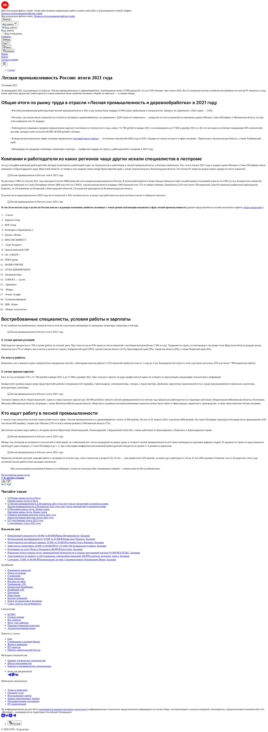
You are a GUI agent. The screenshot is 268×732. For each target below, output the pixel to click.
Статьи (11, 70)
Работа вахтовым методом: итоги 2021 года (30, 517)
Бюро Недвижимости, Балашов (73, 535)
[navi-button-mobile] (4, 63)
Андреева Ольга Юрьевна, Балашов (85, 542)
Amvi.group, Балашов (71, 549)
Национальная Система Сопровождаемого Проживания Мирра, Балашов (77, 559)
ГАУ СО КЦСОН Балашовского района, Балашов (80, 546)
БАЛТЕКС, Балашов (129, 552)
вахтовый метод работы (85, 138)
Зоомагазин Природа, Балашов (79, 539)
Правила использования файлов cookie (54, 16)
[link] (6, 47)
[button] (4, 54)
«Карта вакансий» (252, 207)
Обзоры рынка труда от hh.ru (22, 501)
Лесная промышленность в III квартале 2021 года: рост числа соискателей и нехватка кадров (56, 506)
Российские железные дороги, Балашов (108, 556)
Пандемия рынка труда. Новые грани (27, 512)
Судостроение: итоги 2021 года (24, 523)
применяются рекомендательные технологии (63, 709)
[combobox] (14, 722)
